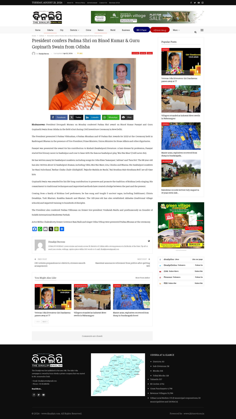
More (175, 30)
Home (37, 30)
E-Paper (143, 30)
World (112, 30)
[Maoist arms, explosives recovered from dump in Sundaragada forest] (131, 297)
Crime (88, 30)
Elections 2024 (114, 2)
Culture (135, 53)
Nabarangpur (81, 286)
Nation (101, 30)
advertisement (92, 2)
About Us (70, 2)
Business (126, 30)
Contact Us (103, 2)
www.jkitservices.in (194, 413)
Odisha (50, 30)
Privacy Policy (80, 2)
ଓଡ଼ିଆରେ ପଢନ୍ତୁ (160, 30)
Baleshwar (167, 161)
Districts (73, 30)
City (61, 30)
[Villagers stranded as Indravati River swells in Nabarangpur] (92, 297)
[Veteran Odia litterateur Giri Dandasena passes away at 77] (53, 297)
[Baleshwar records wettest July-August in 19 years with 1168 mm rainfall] (181, 173)
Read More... (37, 388)
